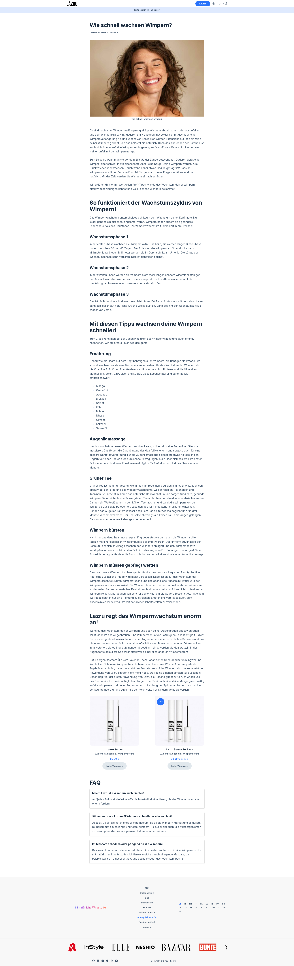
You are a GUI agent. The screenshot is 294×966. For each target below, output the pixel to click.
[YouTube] (116, 961)
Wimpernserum (126, 753)
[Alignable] (107, 961)
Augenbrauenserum (105, 753)
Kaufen (202, 3)
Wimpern (113, 32)
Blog (147, 898)
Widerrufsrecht (147, 912)
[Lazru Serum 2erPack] (179, 721)
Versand (147, 927)
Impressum (147, 902)
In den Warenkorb (114, 766)
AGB (147, 888)
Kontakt (147, 907)
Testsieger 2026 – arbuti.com (147, 10)
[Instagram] (103, 961)
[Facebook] (93, 961)
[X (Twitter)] (98, 961)
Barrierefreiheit (147, 922)
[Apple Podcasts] (112, 961)
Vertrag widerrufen (147, 917)
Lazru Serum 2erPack (179, 749)
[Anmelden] (214, 3)
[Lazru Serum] (114, 721)
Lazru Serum (115, 749)
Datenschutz (147, 893)
